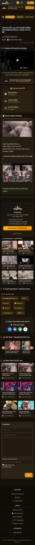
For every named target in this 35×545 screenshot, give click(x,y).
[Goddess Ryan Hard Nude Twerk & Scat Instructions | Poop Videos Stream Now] (25, 275)
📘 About (17, 497)
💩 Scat (5, 303)
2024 (24, 298)
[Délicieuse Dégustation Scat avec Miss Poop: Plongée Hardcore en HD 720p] (25, 260)
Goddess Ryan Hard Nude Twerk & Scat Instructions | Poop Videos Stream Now (25, 281)
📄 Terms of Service (17, 513)
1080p (19, 313)
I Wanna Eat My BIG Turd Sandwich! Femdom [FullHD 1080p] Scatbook (25, 393)
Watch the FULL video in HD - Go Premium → (18, 75)
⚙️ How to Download (17, 494)
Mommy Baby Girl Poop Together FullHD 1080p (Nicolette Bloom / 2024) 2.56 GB (8, 251)
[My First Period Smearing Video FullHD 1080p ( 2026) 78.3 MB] (9, 260)
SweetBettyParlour (9, 298)
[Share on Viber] (15, 329)
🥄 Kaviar (17, 308)
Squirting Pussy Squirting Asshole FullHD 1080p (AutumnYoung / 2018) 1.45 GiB (12, 353)
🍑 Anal (5, 308)
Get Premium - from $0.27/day (17, 228)
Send (28, 475)
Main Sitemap (17, 532)
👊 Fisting (17, 303)
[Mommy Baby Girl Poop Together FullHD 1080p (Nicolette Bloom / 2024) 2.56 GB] (9, 245)
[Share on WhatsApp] (20, 329)
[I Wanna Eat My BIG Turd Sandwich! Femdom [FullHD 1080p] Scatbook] (26, 386)
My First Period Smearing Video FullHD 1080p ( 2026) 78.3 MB (9, 266)
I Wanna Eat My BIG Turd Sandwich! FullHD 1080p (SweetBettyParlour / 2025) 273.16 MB (8, 393)
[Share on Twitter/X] (25, 329)
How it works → (17, 233)
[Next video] (31, 347)
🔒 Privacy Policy (17, 510)
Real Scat (20, 17)
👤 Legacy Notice (17, 501)
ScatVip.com (10, 17)
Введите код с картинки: (9, 459)
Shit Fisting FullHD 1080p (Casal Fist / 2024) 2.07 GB (24, 412)
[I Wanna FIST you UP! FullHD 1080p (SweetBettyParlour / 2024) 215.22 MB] (9, 367)
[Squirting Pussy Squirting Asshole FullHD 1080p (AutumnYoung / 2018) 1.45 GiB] (12, 345)
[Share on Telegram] (10, 329)
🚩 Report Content (17, 523)
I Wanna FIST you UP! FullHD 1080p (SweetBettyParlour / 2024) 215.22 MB (8, 374)
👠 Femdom (7, 313)
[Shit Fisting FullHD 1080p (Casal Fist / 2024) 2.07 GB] (26, 405)
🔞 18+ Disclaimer (18, 516)
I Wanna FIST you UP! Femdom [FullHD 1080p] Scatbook (25, 374)
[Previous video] (3, 347)
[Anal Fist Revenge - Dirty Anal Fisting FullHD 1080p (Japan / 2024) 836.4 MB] (9, 405)
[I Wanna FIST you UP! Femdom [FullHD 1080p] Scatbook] (26, 367)
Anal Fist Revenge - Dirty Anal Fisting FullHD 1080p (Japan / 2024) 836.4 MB (9, 412)
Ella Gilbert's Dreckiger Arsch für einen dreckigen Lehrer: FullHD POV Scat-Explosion (25, 251)
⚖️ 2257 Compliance (17, 520)
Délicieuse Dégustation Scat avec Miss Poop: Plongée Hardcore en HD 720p (25, 266)
